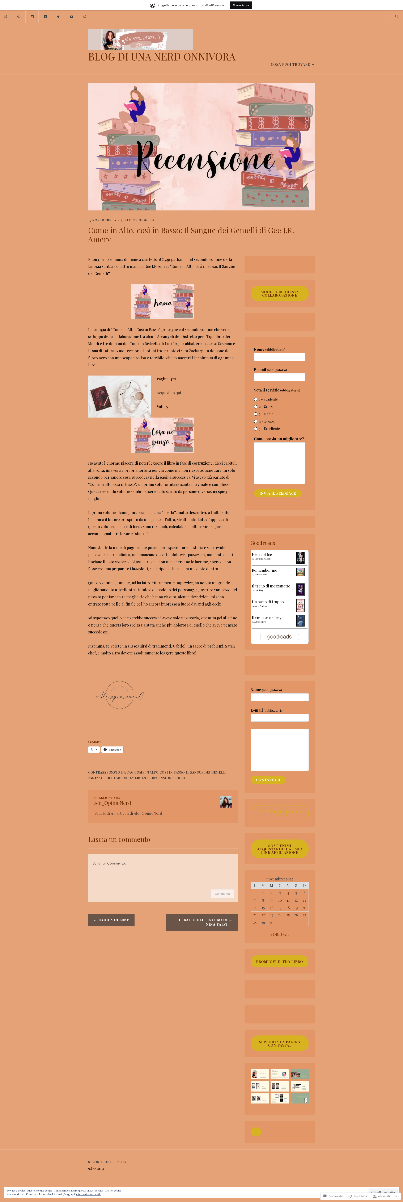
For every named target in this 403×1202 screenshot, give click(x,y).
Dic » (285, 934)
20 (304, 907)
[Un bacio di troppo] (300, 610)
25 (288, 914)
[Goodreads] (19, 16)
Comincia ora (241, 5)
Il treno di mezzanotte (271, 586)
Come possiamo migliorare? (279, 438)
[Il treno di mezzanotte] (300, 594)
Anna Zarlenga (261, 605)
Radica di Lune (113, 920)
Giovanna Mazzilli (262, 558)
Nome (269, 349)
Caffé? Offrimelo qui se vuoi (279, 813)
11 (288, 900)
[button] (256, 1131)
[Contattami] (85, 16)
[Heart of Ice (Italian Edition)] (300, 562)
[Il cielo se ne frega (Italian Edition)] (300, 625)
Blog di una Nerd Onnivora (162, 56)
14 (254, 907)
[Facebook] (45, 16)
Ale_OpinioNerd (139, 220)
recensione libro (168, 778)
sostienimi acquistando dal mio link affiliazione (279, 849)
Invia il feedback (277, 493)
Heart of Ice (262, 554)
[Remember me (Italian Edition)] (300, 574)
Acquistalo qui (169, 392)
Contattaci (268, 780)
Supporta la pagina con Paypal (279, 1043)
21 (254, 914)
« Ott (274, 934)
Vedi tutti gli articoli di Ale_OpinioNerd (128, 813)
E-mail (270, 369)
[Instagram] (32, 16)
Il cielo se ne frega (268, 617)
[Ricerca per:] (396, 16)
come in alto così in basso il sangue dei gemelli (180, 772)
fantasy (95, 778)
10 (280, 900)
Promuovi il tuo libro (279, 961)
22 (263, 914)
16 (271, 907)
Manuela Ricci (260, 574)
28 (255, 922)
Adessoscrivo (260, 621)
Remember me (264, 570)
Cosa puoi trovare (290, 64)
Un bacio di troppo (268, 601)
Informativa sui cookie (88, 1194)
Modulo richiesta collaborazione (280, 293)
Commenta (222, 893)
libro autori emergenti (127, 778)
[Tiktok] (58, 16)
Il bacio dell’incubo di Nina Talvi (203, 922)
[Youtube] (71, 16)
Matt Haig (258, 590)
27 (304, 914)
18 (288, 907)
